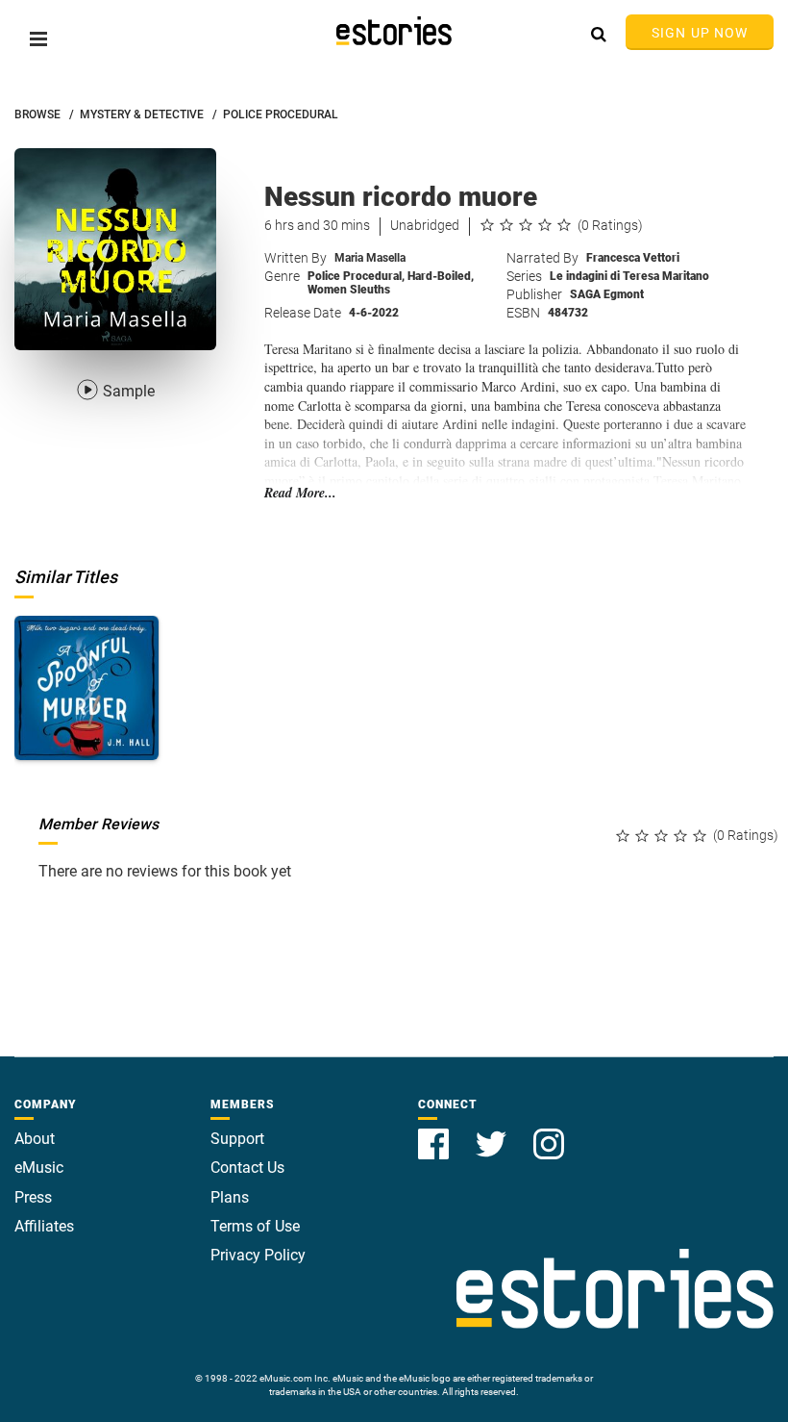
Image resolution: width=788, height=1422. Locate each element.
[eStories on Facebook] (435, 1133)
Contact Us (247, 1167)
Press (33, 1197)
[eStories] (394, 30)
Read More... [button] (300, 493)
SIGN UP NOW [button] (700, 32)
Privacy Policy (258, 1255)
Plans (229, 1197)
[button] (38, 39)
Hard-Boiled (440, 276)
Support (237, 1139)
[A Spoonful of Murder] (86, 688)
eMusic (38, 1167)
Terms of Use (255, 1226)
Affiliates (44, 1226)
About (34, 1139)
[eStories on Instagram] (549, 1133)
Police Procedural (356, 276)
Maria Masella (370, 258)
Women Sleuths (349, 289)
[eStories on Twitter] (493, 1133)
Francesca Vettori (632, 258)
